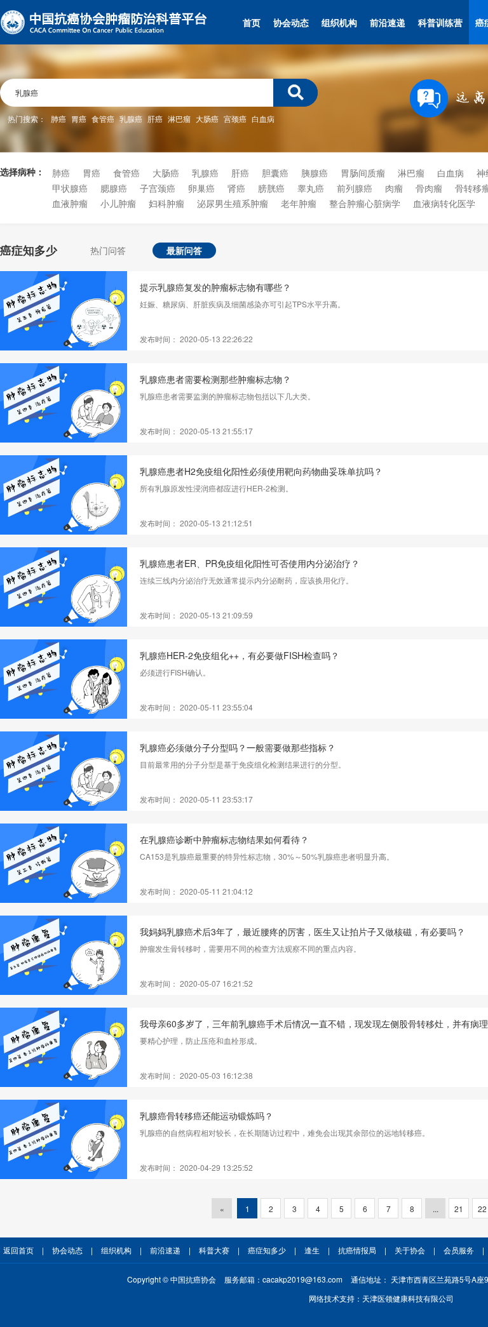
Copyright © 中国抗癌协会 (171, 1279)
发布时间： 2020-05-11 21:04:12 (196, 891)
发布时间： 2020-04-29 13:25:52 (196, 1167)
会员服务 (459, 1249)
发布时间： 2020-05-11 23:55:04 (196, 707)
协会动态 (291, 22)
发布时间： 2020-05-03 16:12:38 (196, 1075)
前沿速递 (387, 22)
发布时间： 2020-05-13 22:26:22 (196, 338)
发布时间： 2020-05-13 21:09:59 (196, 615)
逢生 (312, 1249)
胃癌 (78, 118)
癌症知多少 (267, 1249)
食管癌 (103, 118)
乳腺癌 (130, 118)
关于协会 (410, 1249)
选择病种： (22, 171)
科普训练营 (440, 22)
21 (458, 1208)
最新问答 (184, 250)
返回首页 (18, 1249)
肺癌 (58, 118)
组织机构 (339, 22)
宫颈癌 (235, 118)
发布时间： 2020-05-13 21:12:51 (196, 522)
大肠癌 (207, 118)
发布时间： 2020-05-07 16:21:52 (196, 983)
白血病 (263, 118)
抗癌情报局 (357, 1249)
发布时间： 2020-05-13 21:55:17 (196, 430)
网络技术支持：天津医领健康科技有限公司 (381, 1298)
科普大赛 (214, 1249)
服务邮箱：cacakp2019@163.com (283, 1279)
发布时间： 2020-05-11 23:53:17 (196, 799)
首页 (252, 22)
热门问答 (108, 250)
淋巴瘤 (179, 118)
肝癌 (155, 118)
